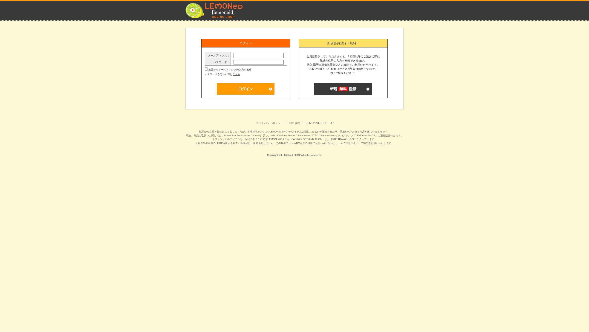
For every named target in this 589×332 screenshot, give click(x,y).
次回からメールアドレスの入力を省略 (229, 69)
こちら (236, 74)
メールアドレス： (219, 55)
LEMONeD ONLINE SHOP (214, 10)
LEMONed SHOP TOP (320, 123)
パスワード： (221, 62)
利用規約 (294, 123)
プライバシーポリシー (269, 123)
